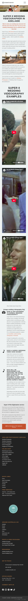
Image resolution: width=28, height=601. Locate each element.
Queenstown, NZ (5, 533)
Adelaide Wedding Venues (7, 551)
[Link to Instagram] (17, 599)
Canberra (4, 529)
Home (3, 478)
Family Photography (6, 444)
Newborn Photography (7, 442)
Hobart (3, 527)
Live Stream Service (6, 459)
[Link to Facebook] (15, 599)
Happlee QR (4, 463)
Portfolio (4, 483)
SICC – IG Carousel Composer (8, 493)
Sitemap (4, 487)
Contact (3, 485)
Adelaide (4, 524)
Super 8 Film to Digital (6, 454)
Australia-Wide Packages (7, 543)
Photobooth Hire (5, 457)
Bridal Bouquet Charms (7, 450)
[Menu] (24, 2)
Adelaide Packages (6, 541)
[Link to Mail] (25, 599)
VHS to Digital (5, 456)
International (4, 534)
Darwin (3, 526)
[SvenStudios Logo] (11, 2)
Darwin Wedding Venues (7, 553)
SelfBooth (4, 464)
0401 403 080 (8, 567)
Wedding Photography (6, 439)
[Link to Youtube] (19, 599)
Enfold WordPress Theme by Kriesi (16, 597)
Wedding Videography (6, 441)
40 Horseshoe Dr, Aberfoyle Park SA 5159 (14, 564)
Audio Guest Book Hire (7, 461)
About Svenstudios (6, 480)
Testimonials (4, 482)
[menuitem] (24, 2)
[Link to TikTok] (23, 599)
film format (11, 31)
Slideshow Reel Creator (7, 495)
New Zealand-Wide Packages (8, 545)
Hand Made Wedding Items (8, 452)
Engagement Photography (7, 446)
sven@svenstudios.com (10, 569)
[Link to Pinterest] (21, 599)
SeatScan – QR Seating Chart (8, 491)
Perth (3, 531)
